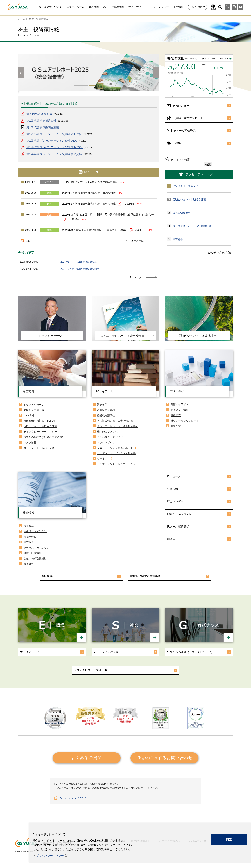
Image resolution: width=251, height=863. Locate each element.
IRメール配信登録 (184, 130)
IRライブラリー (106, 391)
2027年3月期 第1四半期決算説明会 (79, 269)
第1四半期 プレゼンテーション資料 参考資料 (54, 154)
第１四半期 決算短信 (39, 114)
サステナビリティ (138, 6)
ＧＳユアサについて (50, 6)
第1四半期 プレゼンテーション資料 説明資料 (54, 147)
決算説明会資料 (182, 212)
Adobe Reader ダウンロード (76, 798)
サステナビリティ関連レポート (93, 670)
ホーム (21, 19)
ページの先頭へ (243, 825)
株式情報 (28, 512)
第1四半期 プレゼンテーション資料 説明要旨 (54, 134)
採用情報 (178, 6)
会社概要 (47, 576)
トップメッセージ (50, 335)
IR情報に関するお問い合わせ (164, 757)
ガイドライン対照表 (106, 652)
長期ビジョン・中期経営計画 (189, 199)
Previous (21, 72)
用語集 (177, 143)
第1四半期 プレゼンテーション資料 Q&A (51, 140)
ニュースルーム (75, 6)
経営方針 (28, 391)
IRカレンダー (136, 277)
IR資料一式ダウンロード (188, 118)
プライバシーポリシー (50, 855)
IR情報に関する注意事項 (145, 576)
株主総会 (178, 239)
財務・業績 (177, 391)
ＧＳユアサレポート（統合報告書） (193, 226)
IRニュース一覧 (135, 240)
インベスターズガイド (185, 186)
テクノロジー (161, 6)
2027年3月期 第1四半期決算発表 (78, 261)
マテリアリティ (29, 652)
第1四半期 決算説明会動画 (42, 127)
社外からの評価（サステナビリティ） (190, 652)
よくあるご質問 (86, 757)
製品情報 (94, 6)
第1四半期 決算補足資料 (41, 120)
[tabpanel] (88, 74)
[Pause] (100, 86)
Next (156, 72)
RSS (27, 240)
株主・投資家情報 (113, 6)
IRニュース (174, 476)
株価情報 (172, 488)
